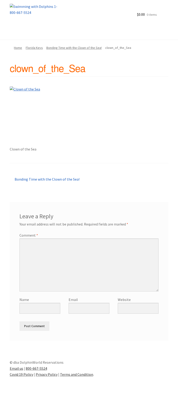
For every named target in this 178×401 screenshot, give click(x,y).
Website (124, 299)
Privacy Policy (46, 374)
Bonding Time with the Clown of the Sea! (74, 48)
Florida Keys (34, 48)
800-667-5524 (36, 368)
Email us (16, 368)
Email (73, 299)
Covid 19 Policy (21, 374)
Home (18, 48)
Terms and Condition (76, 374)
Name (24, 299)
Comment (28, 235)
